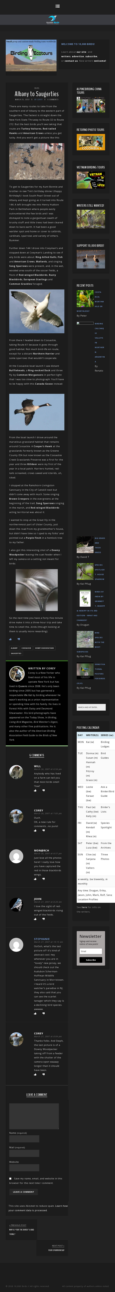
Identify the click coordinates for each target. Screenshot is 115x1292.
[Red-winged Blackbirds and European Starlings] (36, 178)
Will (37, 766)
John (38, 899)
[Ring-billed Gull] (36, 332)
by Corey (38, 99)
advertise (78, 56)
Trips (36, 88)
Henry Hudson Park (44, 648)
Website (14, 1161)
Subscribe (91, 960)
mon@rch (41, 850)
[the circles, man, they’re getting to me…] (37, 610)
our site (81, 51)
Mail (17, 1147)
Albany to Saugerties (37, 94)
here (84, 907)
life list (28, 695)
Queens (22, 686)
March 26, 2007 (22, 99)
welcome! (100, 60)
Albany (14, 648)
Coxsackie (26, 648)
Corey (38, 810)
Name (18, 1132)
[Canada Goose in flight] (36, 429)
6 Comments (53, 99)
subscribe (91, 56)
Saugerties (16, 653)
